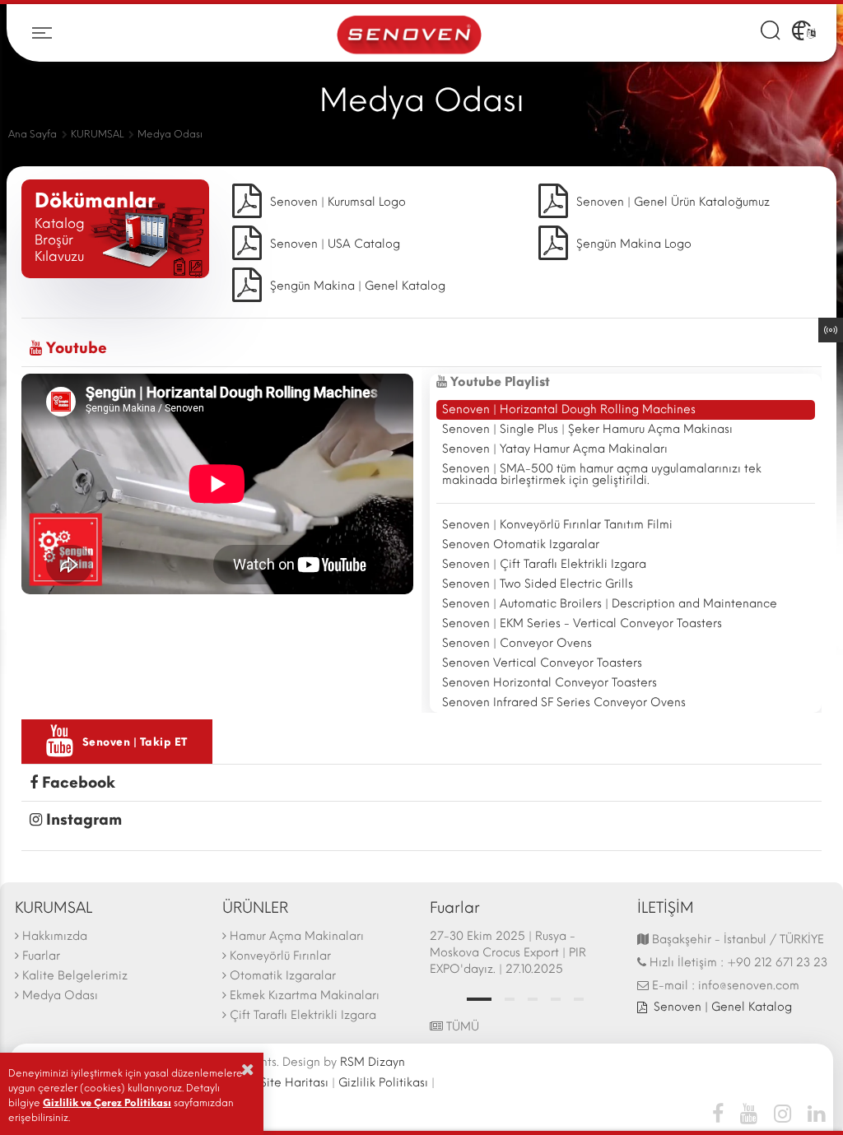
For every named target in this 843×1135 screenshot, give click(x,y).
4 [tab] (556, 999)
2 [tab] (510, 999)
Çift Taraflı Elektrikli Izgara (303, 1015)
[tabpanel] (525, 954)
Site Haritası (294, 1083)
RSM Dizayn (372, 1062)
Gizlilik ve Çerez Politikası (107, 1103)
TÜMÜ (461, 1027)
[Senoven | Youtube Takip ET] (749, 1113)
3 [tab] (533, 999)
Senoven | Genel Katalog (723, 1007)
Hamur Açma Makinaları (297, 936)
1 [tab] (479, 999)
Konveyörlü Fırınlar (280, 956)
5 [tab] (579, 999)
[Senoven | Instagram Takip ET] (782, 1113)
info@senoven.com (748, 986)
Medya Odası (60, 995)
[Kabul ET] (248, 1069)
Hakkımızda (54, 936)
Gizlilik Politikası (383, 1083)
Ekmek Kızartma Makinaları (305, 995)
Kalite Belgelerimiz (75, 976)
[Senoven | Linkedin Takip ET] (812, 1113)
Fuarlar (41, 956)
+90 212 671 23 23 (777, 963)
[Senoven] (409, 33)
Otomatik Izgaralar (283, 976)
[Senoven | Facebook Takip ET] (722, 1113)
